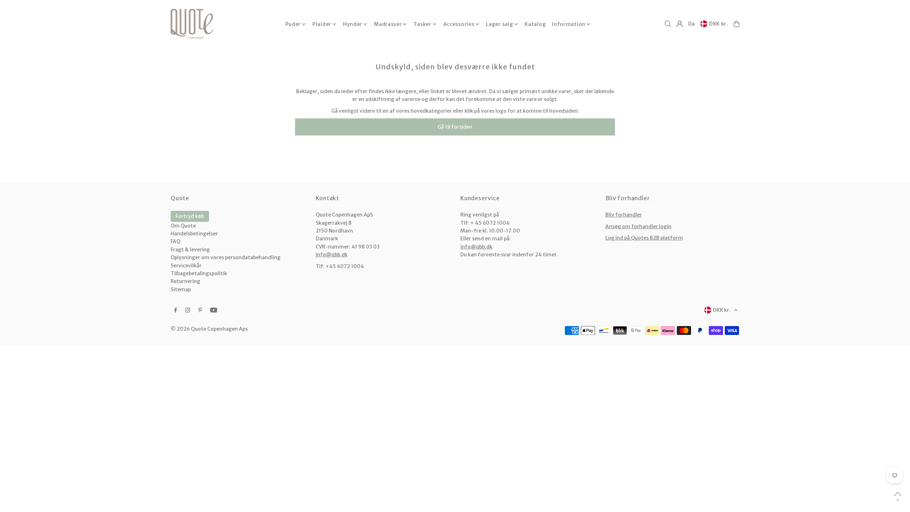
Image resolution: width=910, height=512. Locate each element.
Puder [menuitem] (293, 24)
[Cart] (736, 24)
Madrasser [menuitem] (388, 24)
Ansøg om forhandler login (638, 226)
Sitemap (181, 289)
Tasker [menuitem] (422, 24)
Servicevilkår (186, 265)
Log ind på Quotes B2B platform (644, 238)
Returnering (185, 281)
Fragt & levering (190, 249)
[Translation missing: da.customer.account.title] (679, 24)
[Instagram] (187, 310)
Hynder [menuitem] (352, 24)
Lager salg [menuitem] (499, 24)
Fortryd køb (190, 216)
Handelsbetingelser (194, 233)
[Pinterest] (200, 310)
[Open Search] (668, 24)
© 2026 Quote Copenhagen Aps (209, 329)
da (691, 24)
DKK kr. (718, 24)
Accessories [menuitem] (459, 24)
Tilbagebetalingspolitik (199, 273)
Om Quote (183, 226)
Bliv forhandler (623, 215)
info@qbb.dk (332, 254)
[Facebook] (175, 310)
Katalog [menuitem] (535, 24)
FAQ (175, 241)
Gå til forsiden (455, 127)
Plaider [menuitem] (321, 24)
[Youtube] (213, 310)
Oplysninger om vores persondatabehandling (225, 257)
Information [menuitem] (568, 24)
